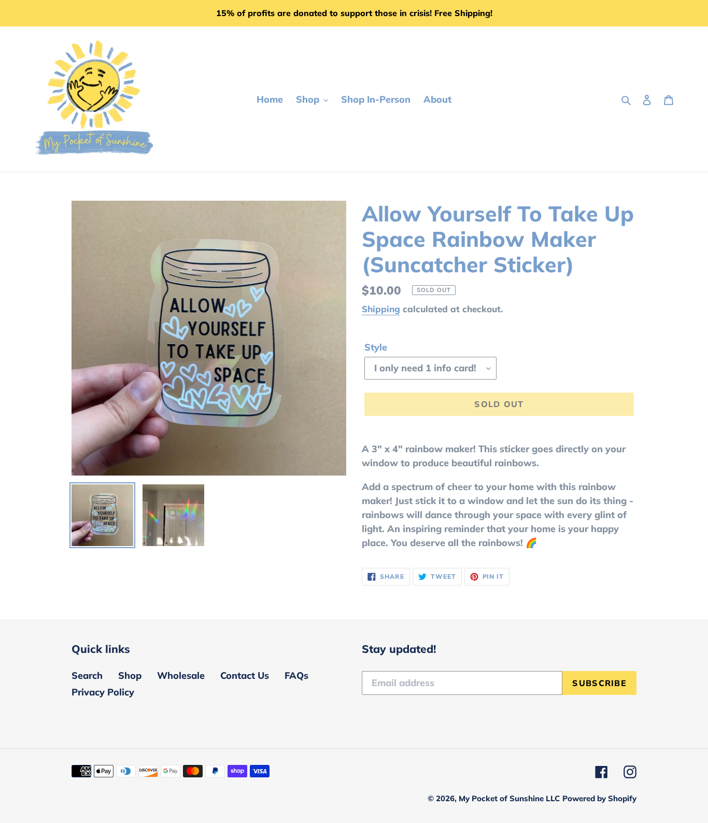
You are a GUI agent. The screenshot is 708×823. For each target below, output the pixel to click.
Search (87, 675)
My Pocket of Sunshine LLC (509, 798)
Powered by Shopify (599, 798)
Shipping (381, 308)
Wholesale (181, 675)
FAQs (296, 675)
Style (375, 347)
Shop (129, 675)
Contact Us (244, 675)
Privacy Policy (103, 692)
